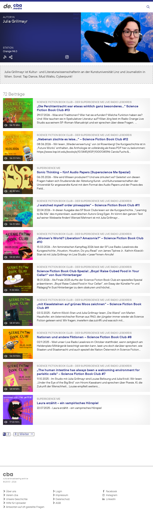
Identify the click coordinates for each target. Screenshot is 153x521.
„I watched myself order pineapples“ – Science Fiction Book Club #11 (88, 205)
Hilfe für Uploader (15, 503)
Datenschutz (62, 499)
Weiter (26, 434)
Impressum (61, 495)
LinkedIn (110, 499)
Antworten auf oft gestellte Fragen (24, 507)
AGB (58, 503)
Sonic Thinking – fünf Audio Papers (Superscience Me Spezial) (83, 172)
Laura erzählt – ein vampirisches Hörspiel (67, 403)
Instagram (111, 495)
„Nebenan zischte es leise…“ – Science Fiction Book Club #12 (82, 139)
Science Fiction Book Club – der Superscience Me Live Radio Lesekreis (84, 102)
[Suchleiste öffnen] (148, 7)
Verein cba (11, 495)
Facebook (111, 491)
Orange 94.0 (10, 51)
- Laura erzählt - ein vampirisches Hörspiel (69, 408)
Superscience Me (48, 168)
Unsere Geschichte (16, 499)
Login (58, 491)
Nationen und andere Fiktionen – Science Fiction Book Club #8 (84, 337)
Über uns (10, 491)
